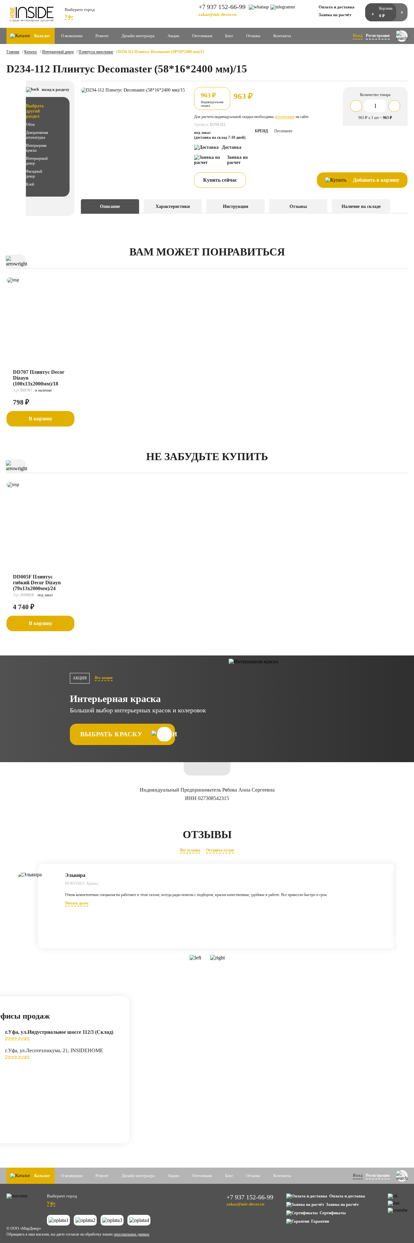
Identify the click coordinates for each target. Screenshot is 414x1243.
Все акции (104, 678)
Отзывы (253, 35)
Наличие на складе (361, 206)
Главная (12, 51)
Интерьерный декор (58, 51)
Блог (229, 35)
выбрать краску (111, 734)
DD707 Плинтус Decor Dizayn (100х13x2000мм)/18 (38, 377)
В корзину (40, 418)
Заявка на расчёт (335, 14)
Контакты (282, 35)
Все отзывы (190, 850)
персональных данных (131, 1234)
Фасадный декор (34, 173)
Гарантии (320, 1221)
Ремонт (102, 35)
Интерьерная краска (36, 148)
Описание (110, 206)
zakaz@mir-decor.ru (217, 14)
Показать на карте (17, 1038)
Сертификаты (333, 1212)
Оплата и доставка (336, 7)
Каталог (30, 51)
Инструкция (235, 206)
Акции (173, 35)
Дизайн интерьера (138, 35)
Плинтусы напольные (96, 51)
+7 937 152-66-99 (222, 6)
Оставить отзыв (220, 850)
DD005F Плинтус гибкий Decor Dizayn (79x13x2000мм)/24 (37, 582)
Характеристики (173, 206)
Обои (30, 124)
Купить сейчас (220, 180)
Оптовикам (202, 35)
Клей (30, 184)
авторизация (285, 116)
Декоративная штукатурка (37, 135)
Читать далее (76, 903)
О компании (71, 35)
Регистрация (378, 35)
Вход (358, 35)
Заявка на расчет (237, 160)
